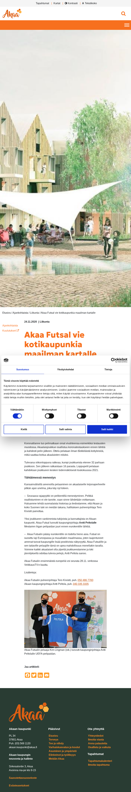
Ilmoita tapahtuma (99, 764)
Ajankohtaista (10, 325)
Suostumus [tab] (22, 369)
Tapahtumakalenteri (100, 761)
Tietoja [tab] (108, 369)
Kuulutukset (9, 330)
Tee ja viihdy (56, 743)
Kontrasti (72, 3)
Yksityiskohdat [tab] (65, 369)
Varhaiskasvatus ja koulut (64, 747)
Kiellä (24, 429)
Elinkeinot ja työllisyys (62, 755)
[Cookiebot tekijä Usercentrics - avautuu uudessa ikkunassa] (113, 360)
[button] (123, 13)
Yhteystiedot (95, 735)
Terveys (53, 739)
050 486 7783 (85, 580)
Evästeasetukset (19, 785)
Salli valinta (65, 429)
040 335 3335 (81, 584)
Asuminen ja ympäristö (63, 751)
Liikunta (45, 321)
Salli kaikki (107, 429)
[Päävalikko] (126, 25)
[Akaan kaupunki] (12, 13)
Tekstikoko (91, 3)
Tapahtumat (42, 3)
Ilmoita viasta (96, 739)
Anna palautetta (97, 743)
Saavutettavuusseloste (23, 778)
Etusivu (53, 735)
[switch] (49, 416)
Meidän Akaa (56, 758)
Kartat (57, 3)
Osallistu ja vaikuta (99, 747)
